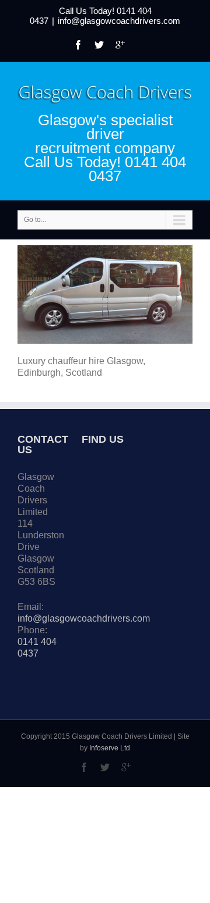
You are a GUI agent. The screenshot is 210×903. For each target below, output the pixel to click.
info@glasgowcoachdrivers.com (119, 21)
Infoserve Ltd (109, 748)
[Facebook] (78, 45)
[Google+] (120, 45)
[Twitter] (99, 45)
